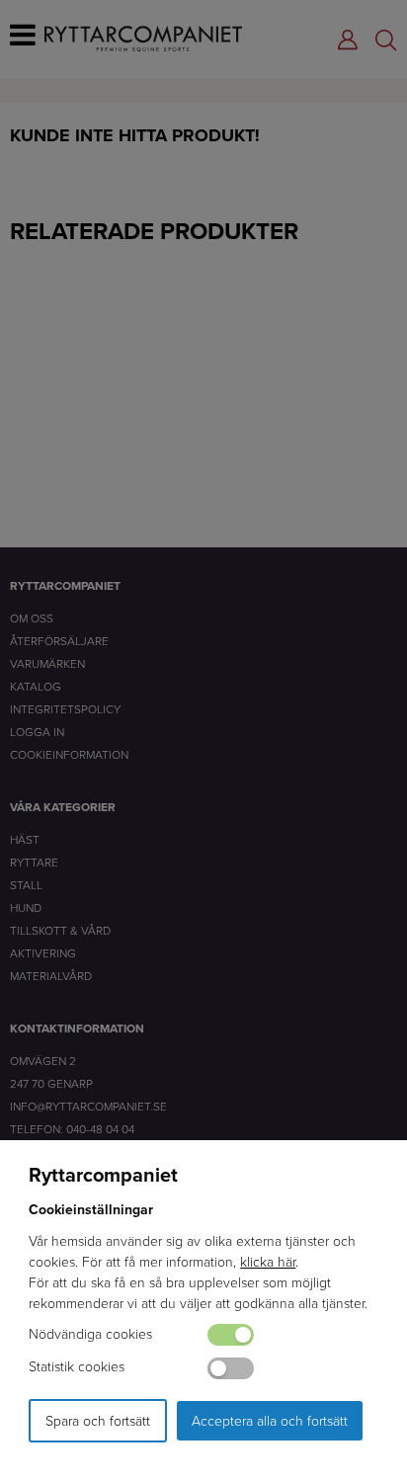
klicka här (267, 1261)
